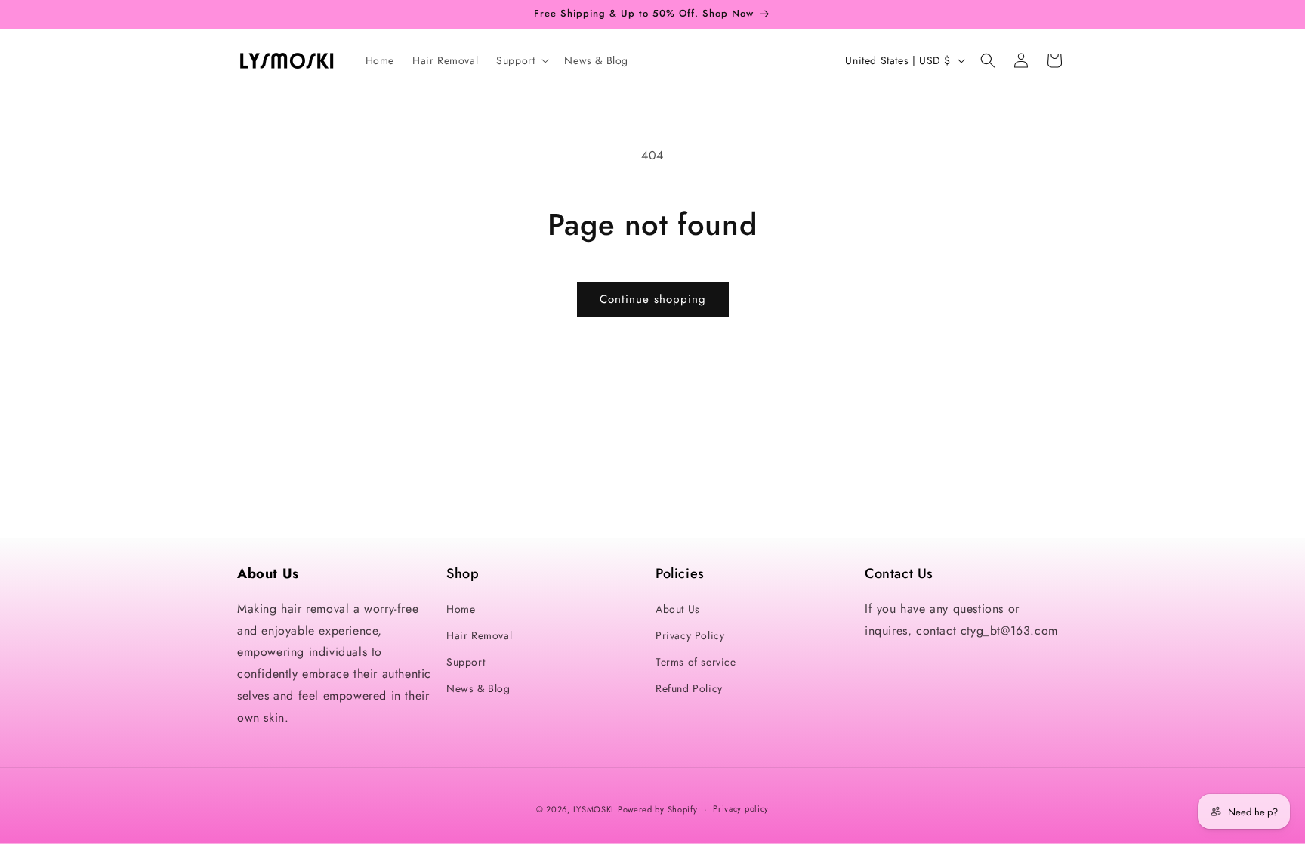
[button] (521, 60)
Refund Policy (689, 688)
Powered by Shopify (658, 809)
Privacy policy (741, 808)
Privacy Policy (690, 635)
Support (465, 661)
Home (460, 609)
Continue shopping (653, 299)
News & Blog (478, 688)
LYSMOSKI (594, 809)
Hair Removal (479, 635)
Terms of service (696, 661)
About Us (678, 609)
